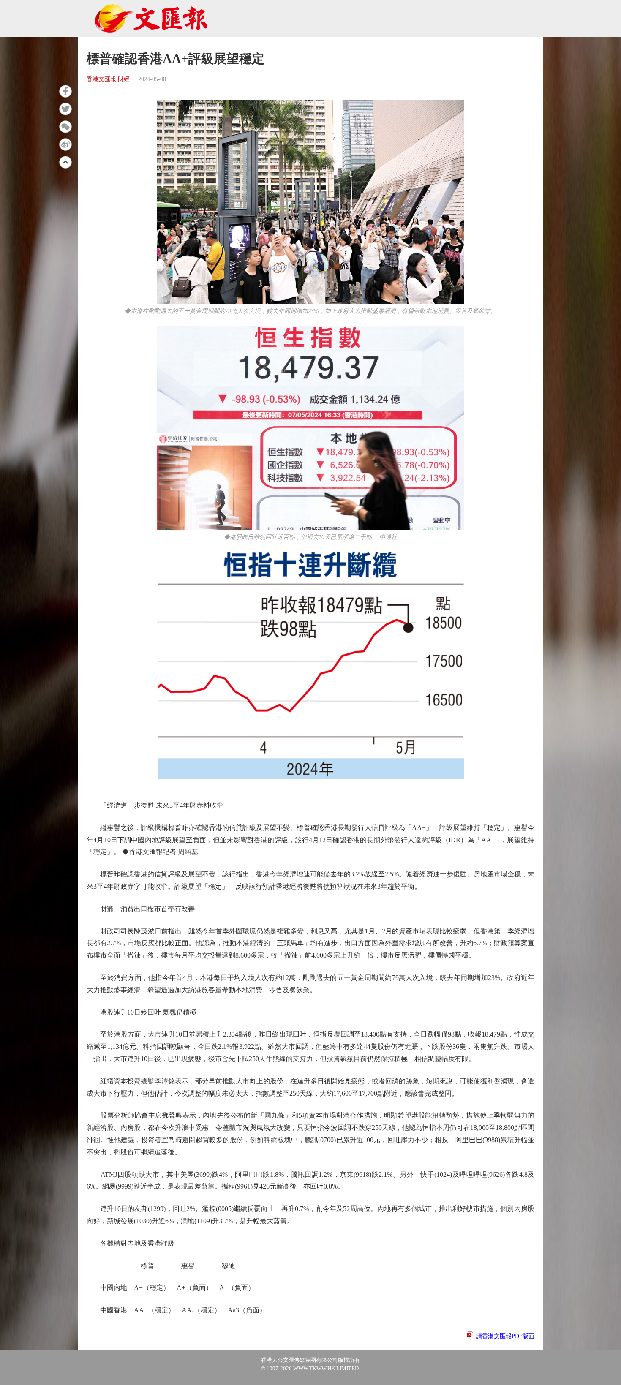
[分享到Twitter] (65, 109)
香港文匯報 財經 (108, 79)
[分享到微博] (65, 144)
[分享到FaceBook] (65, 91)
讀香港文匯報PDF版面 (505, 1336)
